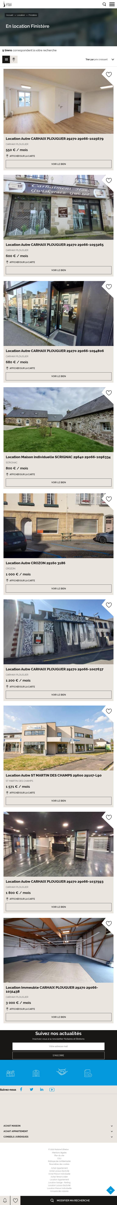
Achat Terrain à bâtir (59, 1177)
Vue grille (6, 59)
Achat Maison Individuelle (59, 1174)
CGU (59, 1158)
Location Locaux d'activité (59, 1185)
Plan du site (59, 1155)
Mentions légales (59, 1153)
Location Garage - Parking (59, 1182)
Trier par (90, 59)
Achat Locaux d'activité (59, 1171)
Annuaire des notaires (59, 1191)
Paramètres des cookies (59, 1164)
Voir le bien (58, 164)
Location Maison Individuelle (59, 1188)
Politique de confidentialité (59, 1161)
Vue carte (14, 59)
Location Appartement (59, 1180)
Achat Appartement (59, 1168)
